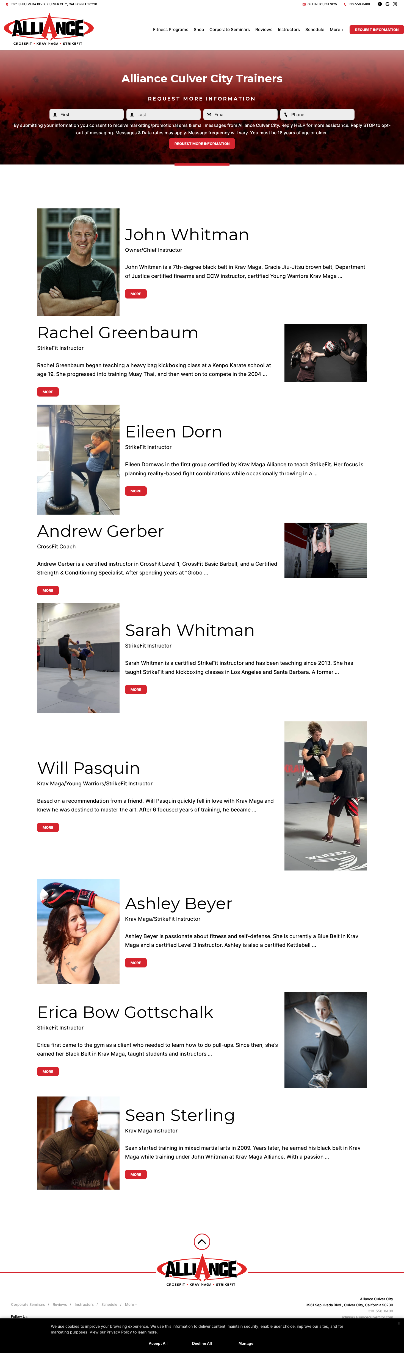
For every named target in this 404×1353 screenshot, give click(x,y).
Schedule (314, 29)
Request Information (377, 29)
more (136, 294)
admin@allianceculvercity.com (367, 1317)
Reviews (263, 29)
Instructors (289, 29)
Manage (246, 1343)
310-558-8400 (359, 4)
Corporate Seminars (229, 29)
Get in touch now (322, 4)
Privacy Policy (119, 1332)
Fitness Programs (170, 29)
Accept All (158, 1343)
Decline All (202, 1343)
